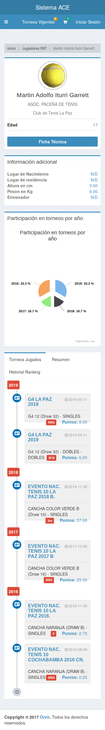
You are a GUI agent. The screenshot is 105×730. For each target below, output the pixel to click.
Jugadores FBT (34, 48)
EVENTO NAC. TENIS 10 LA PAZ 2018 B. (44, 491)
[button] (6, 22)
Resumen (61, 359)
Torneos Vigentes (39, 21)
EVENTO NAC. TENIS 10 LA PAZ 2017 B (44, 551)
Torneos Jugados (25, 359)
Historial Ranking (24, 372)
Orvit (45, 717)
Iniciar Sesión (88, 22)
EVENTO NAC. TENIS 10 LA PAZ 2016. (44, 610)
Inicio (11, 48)
